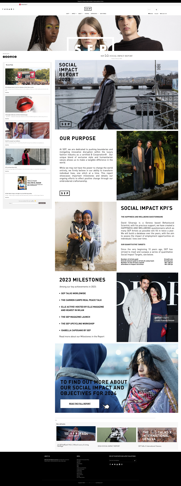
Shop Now (79, 461)
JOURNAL (87, 13)
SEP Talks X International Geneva (149, 446)
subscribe (42, 203)
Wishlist (151, 13)
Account (156, 13)
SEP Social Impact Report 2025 (11, 167)
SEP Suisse (87, 482)
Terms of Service (80, 474)
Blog (78, 465)
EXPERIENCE (94, 13)
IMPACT (73, 13)
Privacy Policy (79, 471)
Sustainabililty (79, 463)
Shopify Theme (93, 482)
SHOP (67, 13)
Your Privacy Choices (80, 477)
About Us (78, 462)
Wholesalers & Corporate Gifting (83, 459)
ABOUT (80, 13)
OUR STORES (103, 13)
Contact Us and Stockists (81, 467)
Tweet (56, 420)
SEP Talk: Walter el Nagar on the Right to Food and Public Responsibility (18, 193)
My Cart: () (164, 13)
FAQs (78, 466)
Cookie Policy (79, 470)
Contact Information (80, 469)
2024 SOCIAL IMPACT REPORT (109, 446)
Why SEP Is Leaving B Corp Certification (12, 141)
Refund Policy (79, 473)
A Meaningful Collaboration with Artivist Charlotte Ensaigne (16, 114)
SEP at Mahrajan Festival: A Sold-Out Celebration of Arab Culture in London (19, 87)
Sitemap (78, 476)
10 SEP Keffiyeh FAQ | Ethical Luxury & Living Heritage (73, 445)
